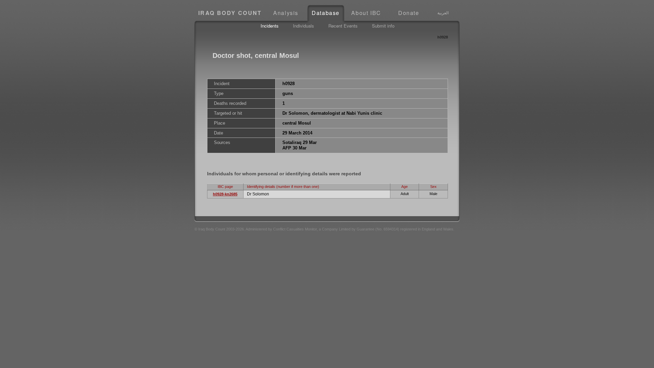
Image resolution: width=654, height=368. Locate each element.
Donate (408, 13)
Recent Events (343, 25)
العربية (443, 12)
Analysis (285, 13)
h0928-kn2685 (225, 194)
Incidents (270, 25)
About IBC (366, 13)
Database (326, 13)
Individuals (303, 25)
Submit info (383, 25)
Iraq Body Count (230, 13)
